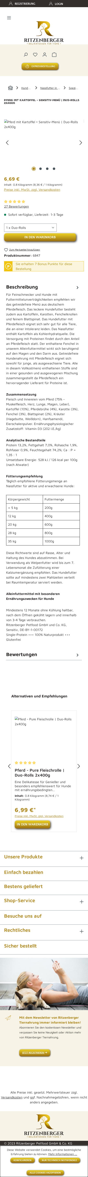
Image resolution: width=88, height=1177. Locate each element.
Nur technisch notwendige (59, 1160)
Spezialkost (76, 88)
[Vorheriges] (7, 142)
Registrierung (25, 4)
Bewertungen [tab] (21, 654)
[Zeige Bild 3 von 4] (47, 169)
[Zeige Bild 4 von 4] (54, 169)
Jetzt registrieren (33, 1052)
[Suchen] (25, 54)
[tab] (43, 466)
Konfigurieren (23, 1160)
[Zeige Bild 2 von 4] (40, 169)
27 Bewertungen (16, 206)
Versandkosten (12, 1097)
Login (59, 4)
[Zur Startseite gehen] (44, 33)
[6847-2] (44, 142)
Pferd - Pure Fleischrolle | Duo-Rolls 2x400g (39, 772)
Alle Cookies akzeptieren (45, 1172)
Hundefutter (29, 88)
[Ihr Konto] (45, 54)
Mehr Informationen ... (62, 1154)
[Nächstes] (81, 142)
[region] (44, 142)
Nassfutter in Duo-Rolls (55, 88)
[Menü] (9, 17)
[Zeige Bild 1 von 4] (34, 169)
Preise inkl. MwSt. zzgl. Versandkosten (32, 189)
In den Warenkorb (40, 237)
